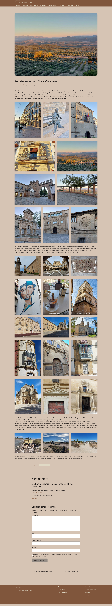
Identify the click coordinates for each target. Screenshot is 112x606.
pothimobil (18, 587)
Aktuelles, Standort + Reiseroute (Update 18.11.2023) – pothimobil (48, 490)
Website (34, 547)
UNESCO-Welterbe (44, 465)
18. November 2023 (37, 492)
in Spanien (27, 85)
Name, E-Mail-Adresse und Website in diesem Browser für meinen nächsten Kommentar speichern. (55, 555)
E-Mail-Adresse (37, 540)
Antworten (34, 498)
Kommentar (35, 515)
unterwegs (32, 85)
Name (34, 533)
